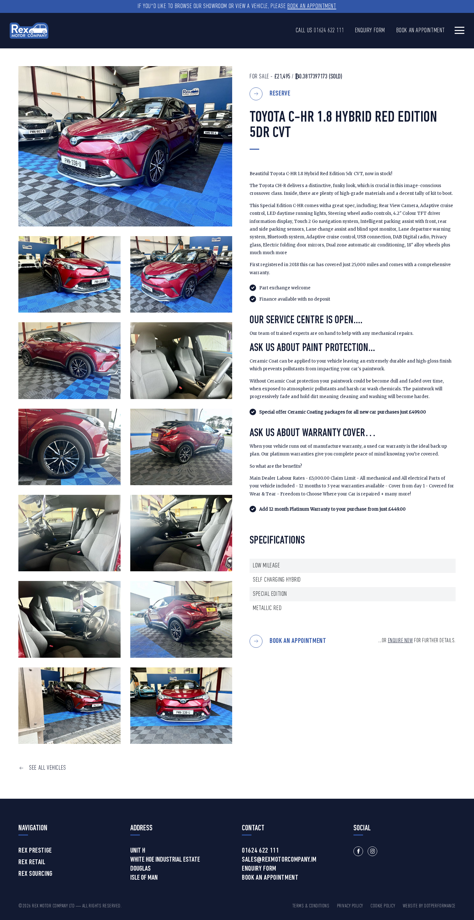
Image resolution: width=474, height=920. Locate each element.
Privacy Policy (350, 906)
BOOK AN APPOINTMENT (298, 641)
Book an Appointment (311, 6)
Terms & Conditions (311, 906)
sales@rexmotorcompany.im (279, 860)
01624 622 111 (329, 30)
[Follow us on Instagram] (372, 851)
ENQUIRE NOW (400, 641)
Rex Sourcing (35, 874)
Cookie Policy (382, 906)
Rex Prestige (35, 851)
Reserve (280, 93)
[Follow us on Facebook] (358, 851)
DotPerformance (440, 906)
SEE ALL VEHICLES (47, 768)
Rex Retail (31, 862)
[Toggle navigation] (459, 30)
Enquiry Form (370, 30)
